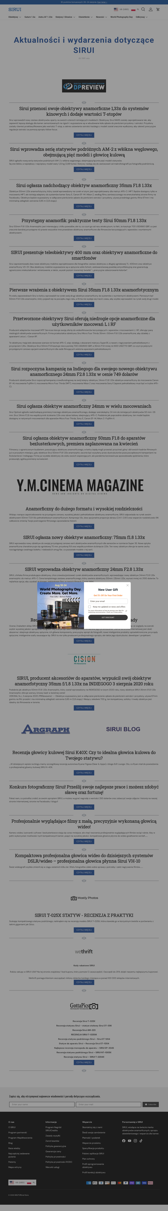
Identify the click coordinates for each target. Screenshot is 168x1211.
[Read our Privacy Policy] (126, 610)
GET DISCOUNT (108, 617)
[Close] (127, 585)
